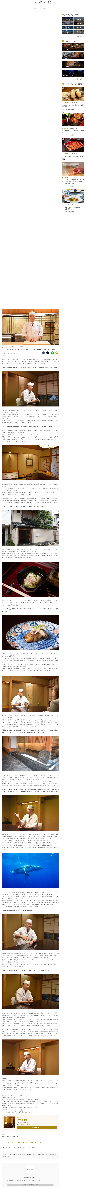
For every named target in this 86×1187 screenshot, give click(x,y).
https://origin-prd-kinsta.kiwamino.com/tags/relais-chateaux (18, 1147)
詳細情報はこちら (37, 1127)
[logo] (43, 2)
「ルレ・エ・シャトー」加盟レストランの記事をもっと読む (22, 1142)
